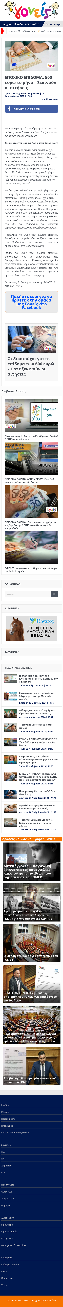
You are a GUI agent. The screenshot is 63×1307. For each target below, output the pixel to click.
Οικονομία (6, 1191)
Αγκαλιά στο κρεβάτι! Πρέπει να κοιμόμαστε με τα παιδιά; (37, 807)
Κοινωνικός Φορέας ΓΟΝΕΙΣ (15, 1132)
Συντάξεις (6, 1144)
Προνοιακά (7, 1278)
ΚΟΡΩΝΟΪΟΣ (32, 24)
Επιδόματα (6, 1257)
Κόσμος (5, 1112)
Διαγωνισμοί (7, 1198)
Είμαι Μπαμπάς (9, 1231)
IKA (3, 1151)
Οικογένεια (7, 1238)
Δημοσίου (6, 1165)
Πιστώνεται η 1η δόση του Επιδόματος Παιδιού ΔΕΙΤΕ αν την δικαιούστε (31, 437)
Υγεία (4, 1285)
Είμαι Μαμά (7, 1224)
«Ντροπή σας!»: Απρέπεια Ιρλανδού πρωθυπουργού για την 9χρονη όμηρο (38, 759)
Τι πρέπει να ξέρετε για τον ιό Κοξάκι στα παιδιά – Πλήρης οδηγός (36, 822)
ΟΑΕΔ (4, 1271)
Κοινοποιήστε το (26, 109)
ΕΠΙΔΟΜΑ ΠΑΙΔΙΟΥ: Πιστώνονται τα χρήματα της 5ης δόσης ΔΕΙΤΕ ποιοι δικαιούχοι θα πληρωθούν (30, 525)
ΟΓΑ (3, 1172)
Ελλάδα (18, 24)
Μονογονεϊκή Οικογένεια (14, 1245)
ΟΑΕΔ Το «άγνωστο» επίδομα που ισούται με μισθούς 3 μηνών (31, 570)
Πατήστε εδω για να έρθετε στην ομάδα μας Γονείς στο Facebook (31, 302)
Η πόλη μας (7, 1125)
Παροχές (5, 1205)
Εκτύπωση (52, 99)
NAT (3, 1158)
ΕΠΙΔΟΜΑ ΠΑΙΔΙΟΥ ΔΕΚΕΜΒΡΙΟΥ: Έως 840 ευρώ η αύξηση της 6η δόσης (29, 480)
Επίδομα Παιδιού (10, 1264)
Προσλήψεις (7, 1184)
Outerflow (50, 1300)
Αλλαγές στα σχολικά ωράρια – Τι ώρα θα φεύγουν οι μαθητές (38, 712)
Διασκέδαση (7, 1217)
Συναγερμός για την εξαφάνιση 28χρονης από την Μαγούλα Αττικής (36, 695)
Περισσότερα (53, 24)
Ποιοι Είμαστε (8, 1118)
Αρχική (7, 24)
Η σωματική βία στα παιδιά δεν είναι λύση (37, 793)
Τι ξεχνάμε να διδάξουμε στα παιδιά (35, 726)
